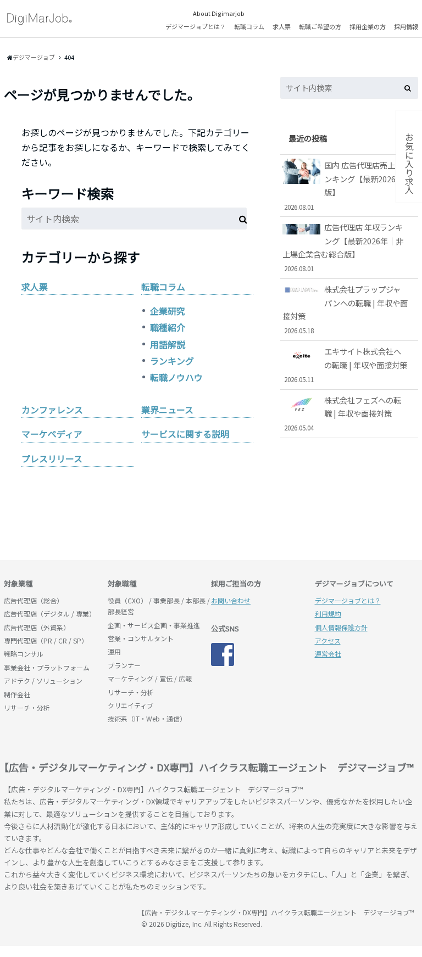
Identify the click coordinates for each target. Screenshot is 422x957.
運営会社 (328, 653)
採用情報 (406, 26)
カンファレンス (52, 409)
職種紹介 (167, 327)
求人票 (282, 26)
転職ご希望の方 (320, 26)
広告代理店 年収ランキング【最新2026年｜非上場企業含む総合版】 (342, 247)
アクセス (328, 640)
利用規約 (328, 613)
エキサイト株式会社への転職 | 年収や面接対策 (345, 364)
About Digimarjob (219, 13)
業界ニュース (167, 409)
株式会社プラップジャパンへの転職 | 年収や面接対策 (345, 309)
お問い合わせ (231, 600)
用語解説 (167, 344)
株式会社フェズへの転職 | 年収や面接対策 (342, 413)
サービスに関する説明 (185, 433)
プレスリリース (51, 458)
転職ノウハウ (176, 377)
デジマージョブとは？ (195, 26)
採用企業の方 (367, 26)
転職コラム (249, 26)
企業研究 (167, 310)
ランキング (172, 360)
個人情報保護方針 (341, 627)
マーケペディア (51, 433)
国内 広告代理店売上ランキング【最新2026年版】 (343, 185)
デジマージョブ (67, 917)
